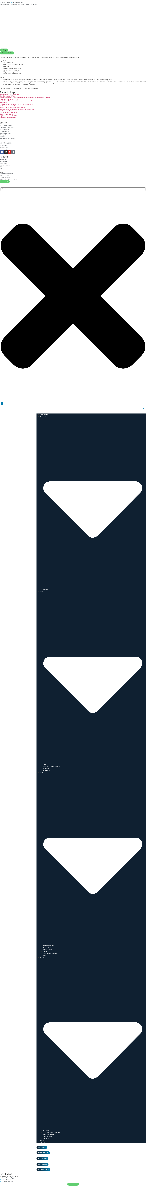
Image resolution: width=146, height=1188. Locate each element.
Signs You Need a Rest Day (9, 116)
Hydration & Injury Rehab (8, 117)
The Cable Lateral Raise (8, 96)
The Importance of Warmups (9, 94)
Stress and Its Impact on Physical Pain (12, 107)
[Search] (2, 403)
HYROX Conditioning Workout (9, 99)
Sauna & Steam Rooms (50, 953)
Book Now (46, 589)
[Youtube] (9, 152)
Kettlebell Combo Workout (8, 106)
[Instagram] (6, 152)
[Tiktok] (13, 152)
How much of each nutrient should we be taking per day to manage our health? (26, 97)
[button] (4, 50)
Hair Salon (46, 1138)
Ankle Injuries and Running (8, 112)
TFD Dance (46, 770)
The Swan (3, 102)
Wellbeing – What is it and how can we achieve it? (16, 101)
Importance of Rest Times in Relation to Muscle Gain (17, 109)
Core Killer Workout (6, 114)
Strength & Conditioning (51, 766)
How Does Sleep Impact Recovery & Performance (16, 104)
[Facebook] (2, 152)
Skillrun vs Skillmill (6, 111)
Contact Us (44, 1142)
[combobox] (73, 189)
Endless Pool (47, 949)
